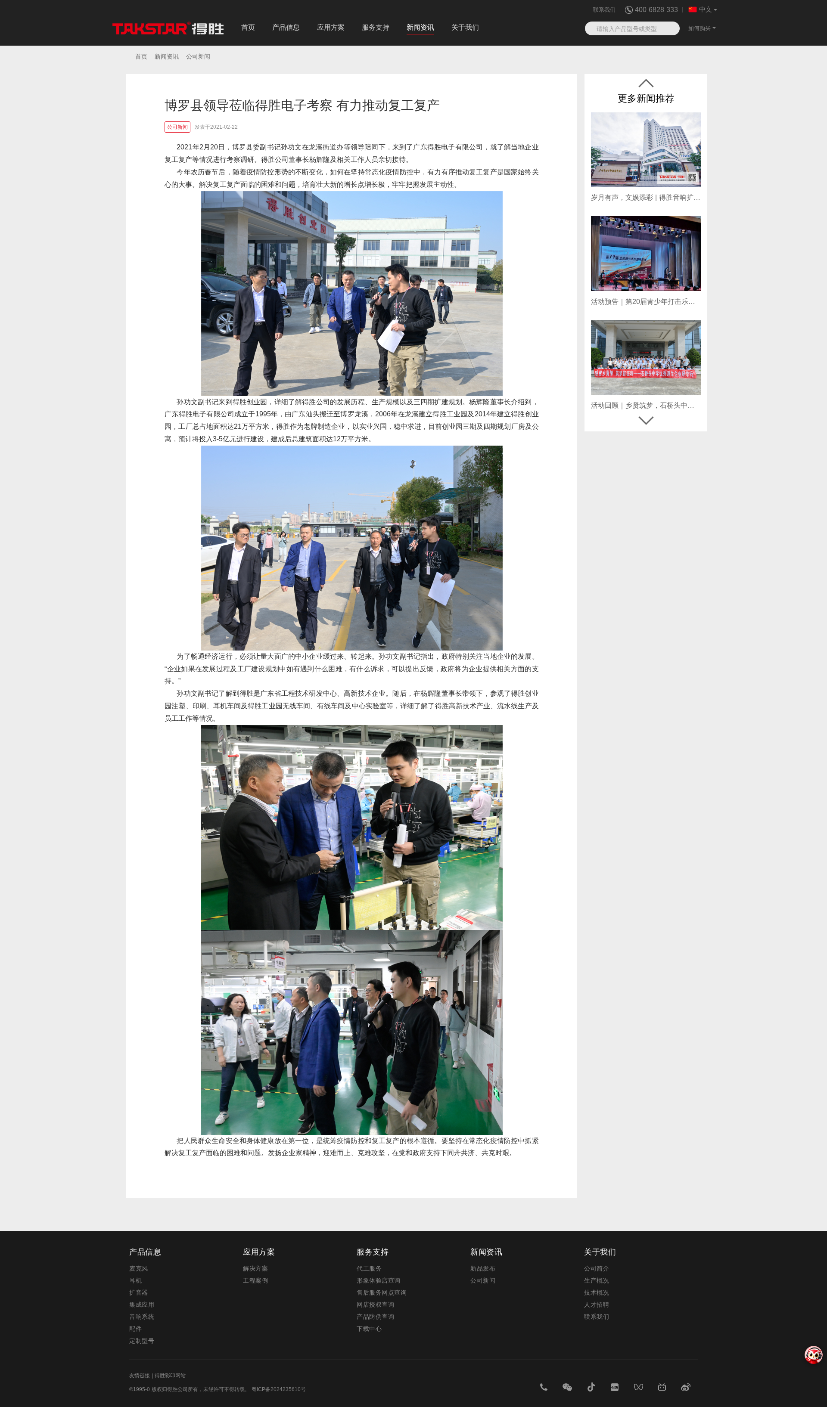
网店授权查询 (375, 1304)
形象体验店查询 (379, 1280)
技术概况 (596, 1292)
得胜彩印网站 (170, 1376)
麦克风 (138, 1268)
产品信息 (286, 27)
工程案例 (255, 1280)
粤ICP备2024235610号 (279, 1389)
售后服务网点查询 (382, 1292)
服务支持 (375, 27)
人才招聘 (596, 1304)
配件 (135, 1328)
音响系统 (141, 1316)
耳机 (135, 1280)
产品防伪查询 (375, 1316)
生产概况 (596, 1280)
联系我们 (604, 9)
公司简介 (596, 1268)
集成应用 (141, 1304)
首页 (248, 27)
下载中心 (369, 1328)
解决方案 (255, 1268)
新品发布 (482, 1268)
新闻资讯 (420, 27)
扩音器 (138, 1292)
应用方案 (331, 27)
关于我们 (465, 27)
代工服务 (369, 1268)
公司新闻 (482, 1280)
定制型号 (141, 1340)
